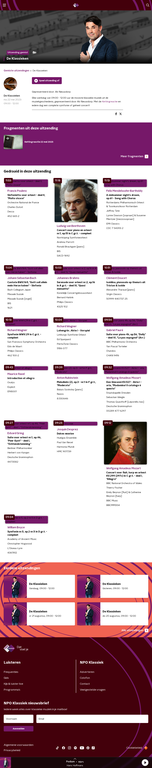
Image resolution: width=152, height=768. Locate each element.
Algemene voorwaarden (18, 745)
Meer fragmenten (132, 156)
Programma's (12, 689)
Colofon (85, 678)
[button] (145, 762)
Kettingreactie (110, 101)
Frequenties (11, 672)
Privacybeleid (12, 750)
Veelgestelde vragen (92, 689)
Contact (85, 684)
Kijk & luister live (13, 684)
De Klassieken (12, 96)
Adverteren (87, 672)
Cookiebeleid (134, 748)
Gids (6, 678)
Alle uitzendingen (132, 630)
